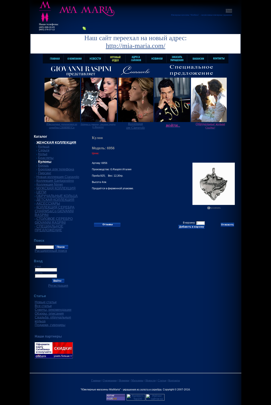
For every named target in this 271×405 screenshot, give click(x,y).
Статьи (162, 380)
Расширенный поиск (51, 251)
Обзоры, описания (49, 313)
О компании (110, 380)
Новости (150, 380)
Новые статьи (46, 302)
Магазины (137, 380)
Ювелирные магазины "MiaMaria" (185, 15)
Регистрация (58, 285)
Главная (96, 380)
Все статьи (43, 306)
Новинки (124, 380)
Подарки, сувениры (50, 325)
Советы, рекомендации (53, 310)
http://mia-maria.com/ (135, 45)
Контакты (174, 380)
